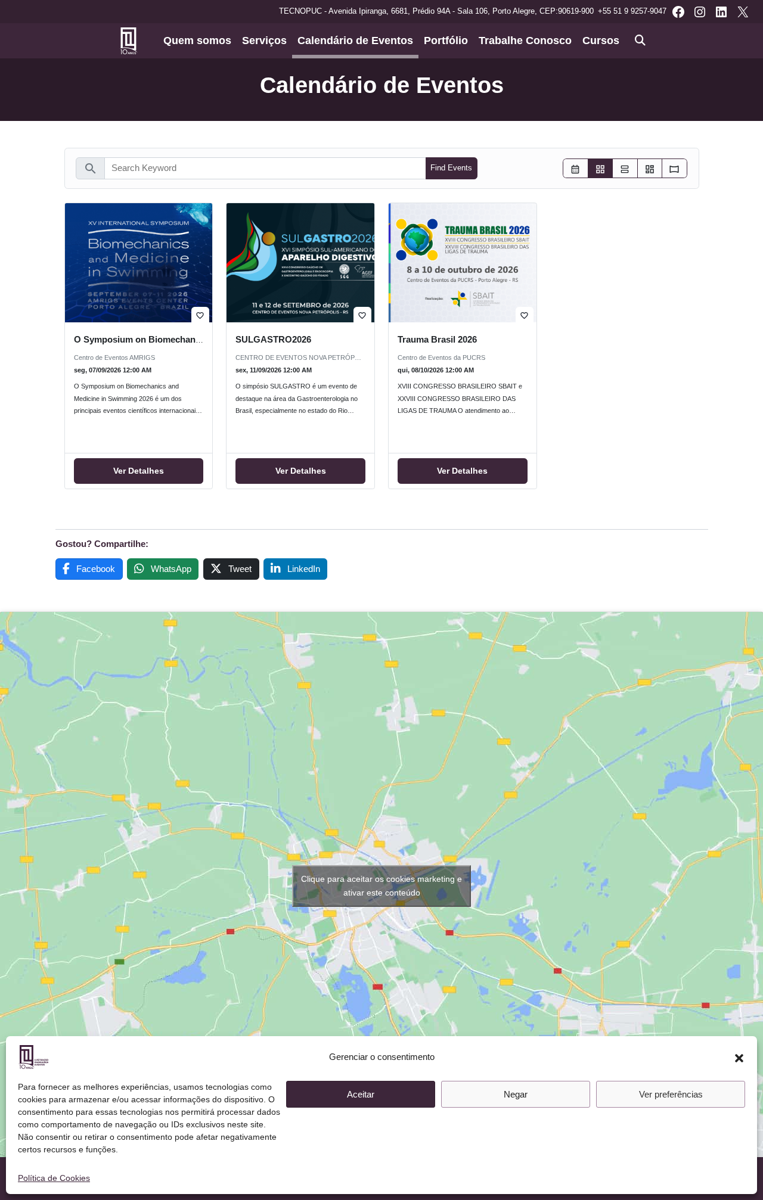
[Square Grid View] (600, 168)
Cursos (600, 40)
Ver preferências (671, 1094)
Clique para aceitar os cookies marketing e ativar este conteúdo (381, 885)
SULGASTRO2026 (273, 339)
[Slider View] (674, 168)
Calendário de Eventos (355, 40)
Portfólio (446, 40)
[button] (739, 1057)
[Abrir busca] (640, 41)
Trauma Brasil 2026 (437, 339)
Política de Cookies (54, 1178)
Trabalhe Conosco (525, 40)
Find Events (451, 167)
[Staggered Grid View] (650, 168)
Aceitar (360, 1094)
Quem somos (197, 40)
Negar (516, 1094)
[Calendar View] (575, 168)
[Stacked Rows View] (625, 168)
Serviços (264, 40)
